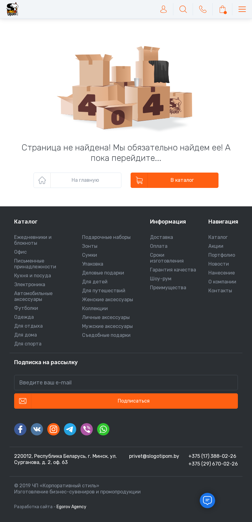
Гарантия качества (173, 270)
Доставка (161, 237)
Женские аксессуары (107, 299)
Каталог (218, 237)
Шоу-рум (160, 279)
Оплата (158, 246)
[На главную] (12, 9)
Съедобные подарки (106, 335)
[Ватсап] (103, 429)
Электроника (29, 284)
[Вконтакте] (37, 429)
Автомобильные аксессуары (33, 296)
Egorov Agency (71, 506)
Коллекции (95, 308)
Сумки (89, 255)
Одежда (24, 317)
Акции (215, 246)
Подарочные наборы (106, 237)
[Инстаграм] (53, 429)
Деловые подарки (103, 273)
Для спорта (27, 344)
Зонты (89, 246)
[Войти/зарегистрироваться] (163, 9)
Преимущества (168, 287)
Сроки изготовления (167, 258)
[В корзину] (222, 9)
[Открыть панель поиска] (183, 9)
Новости (218, 264)
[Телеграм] (70, 429)
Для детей (95, 282)
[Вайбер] (87, 429)
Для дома (25, 335)
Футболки (26, 308)
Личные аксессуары (106, 317)
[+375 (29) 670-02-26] (203, 9)
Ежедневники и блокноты (33, 240)
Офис (20, 252)
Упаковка (92, 264)
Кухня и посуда (32, 276)
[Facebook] (20, 429)
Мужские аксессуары (107, 326)
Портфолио (221, 255)
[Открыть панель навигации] (242, 9)
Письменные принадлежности (35, 264)
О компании (222, 282)
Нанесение (221, 273)
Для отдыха (28, 326)
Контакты (220, 291)
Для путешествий (103, 291)
